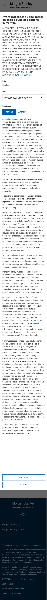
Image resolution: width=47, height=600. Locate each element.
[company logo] (21, 5)
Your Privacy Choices (11, 589)
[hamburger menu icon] (4, 5)
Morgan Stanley (9, 524)
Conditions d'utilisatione (12, 593)
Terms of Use (36, 320)
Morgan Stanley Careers (14, 529)
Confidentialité (8, 584)
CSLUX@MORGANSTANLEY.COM (17, 75)
